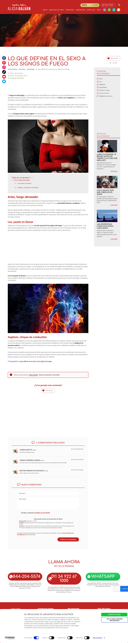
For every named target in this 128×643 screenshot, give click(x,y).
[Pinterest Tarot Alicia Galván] (4, 63)
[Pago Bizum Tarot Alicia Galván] (114, 9)
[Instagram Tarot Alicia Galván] (4, 67)
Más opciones (97, 638)
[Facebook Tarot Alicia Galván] (4, 58)
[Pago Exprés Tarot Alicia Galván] (110, 9)
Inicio (45, 10)
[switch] (51, 637)
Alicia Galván (12, 69)
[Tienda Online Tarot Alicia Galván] (105, 9)
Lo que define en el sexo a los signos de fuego (53, 69)
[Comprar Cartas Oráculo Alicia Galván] (118, 9)
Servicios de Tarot (56, 10)
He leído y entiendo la (35, 513)
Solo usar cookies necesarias (115, 619)
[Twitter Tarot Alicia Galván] (4, 81)
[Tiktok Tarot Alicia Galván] (4, 72)
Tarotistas (70, 10)
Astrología (30, 69)
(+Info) (35, 521)
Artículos (91, 10)
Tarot (99, 10)
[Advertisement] (48, 86)
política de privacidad (43, 513)
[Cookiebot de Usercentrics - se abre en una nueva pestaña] (10, 637)
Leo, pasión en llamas (24, 183)
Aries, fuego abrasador (22, 180)
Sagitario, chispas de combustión (28, 187)
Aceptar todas (114, 614)
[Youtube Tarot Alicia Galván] (4, 77)
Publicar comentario (68, 539)
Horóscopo (80, 10)
